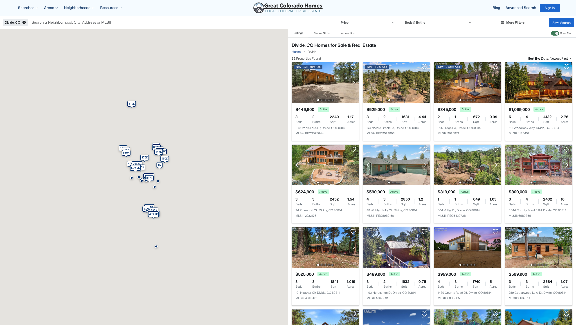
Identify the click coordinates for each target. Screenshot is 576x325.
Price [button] (345, 22)
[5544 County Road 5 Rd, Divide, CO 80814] (538, 164)
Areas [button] (49, 8)
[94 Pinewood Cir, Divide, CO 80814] (325, 164)
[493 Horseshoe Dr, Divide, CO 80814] (396, 247)
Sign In (550, 8)
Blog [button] (496, 8)
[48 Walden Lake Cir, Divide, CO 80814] (396, 164)
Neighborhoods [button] (77, 8)
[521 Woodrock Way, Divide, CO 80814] (538, 82)
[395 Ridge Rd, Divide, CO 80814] (467, 82)
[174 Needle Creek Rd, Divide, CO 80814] (396, 82)
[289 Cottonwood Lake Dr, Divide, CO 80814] (538, 247)
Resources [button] (109, 8)
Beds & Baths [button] (415, 22)
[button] (24, 22)
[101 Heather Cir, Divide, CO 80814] (325, 247)
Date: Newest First (555, 58)
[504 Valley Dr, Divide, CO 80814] (467, 164)
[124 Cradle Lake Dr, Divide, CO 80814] (325, 82)
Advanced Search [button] (521, 8)
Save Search (561, 23)
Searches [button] (26, 8)
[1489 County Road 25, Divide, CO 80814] (467, 247)
